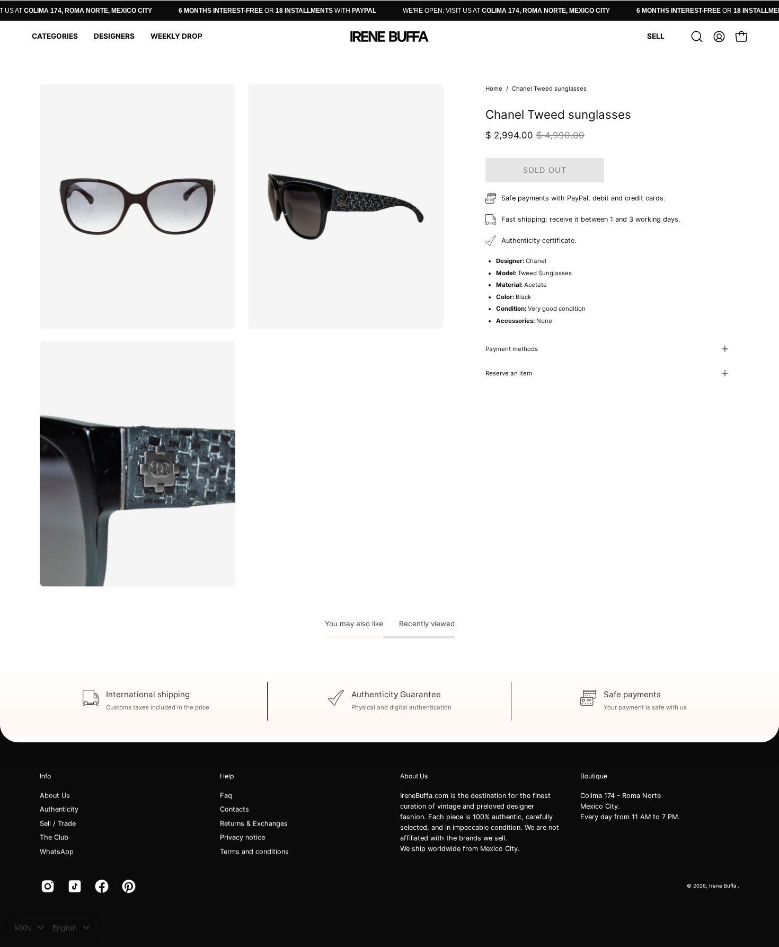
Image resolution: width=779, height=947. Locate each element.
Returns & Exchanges (254, 824)
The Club (54, 837)
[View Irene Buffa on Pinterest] (127, 886)
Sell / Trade (58, 824)
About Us (55, 796)
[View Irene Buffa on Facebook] (100, 886)
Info (45, 776)
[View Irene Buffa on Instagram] (46, 886)
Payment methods (511, 349)
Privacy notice (242, 837)
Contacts (234, 809)
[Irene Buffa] (389, 36)
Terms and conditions (254, 851)
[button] (55, 36)
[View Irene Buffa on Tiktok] (73, 886)
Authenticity (59, 809)
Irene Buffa (723, 886)
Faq (226, 796)
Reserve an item (508, 373)
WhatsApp (57, 851)
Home (493, 88)
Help (227, 776)
